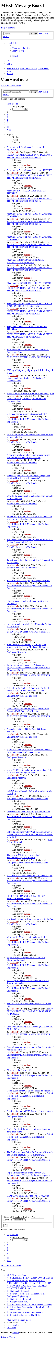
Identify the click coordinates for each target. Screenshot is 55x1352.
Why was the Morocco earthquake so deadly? (27, 937)
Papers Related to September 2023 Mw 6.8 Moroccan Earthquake (26, 958)
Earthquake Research (16, 652)
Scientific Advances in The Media (22, 442)
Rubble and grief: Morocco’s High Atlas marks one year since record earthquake (29, 517)
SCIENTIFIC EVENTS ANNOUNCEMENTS (28, 357)
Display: (7, 1217)
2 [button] (7, 114)
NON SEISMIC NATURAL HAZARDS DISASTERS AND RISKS (30, 1011)
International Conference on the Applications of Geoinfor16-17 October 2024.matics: (28, 709)
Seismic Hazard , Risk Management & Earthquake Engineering (30, 1096)
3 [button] (7, 117)
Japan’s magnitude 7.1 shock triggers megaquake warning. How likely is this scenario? (28, 476)
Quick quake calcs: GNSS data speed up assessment (30, 1090)
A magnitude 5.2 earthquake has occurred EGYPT (29, 170)
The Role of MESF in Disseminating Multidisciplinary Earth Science (23, 856)
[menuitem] (20, 48)
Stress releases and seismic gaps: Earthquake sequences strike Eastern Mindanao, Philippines (28, 645)
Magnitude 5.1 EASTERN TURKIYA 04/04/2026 (29, 283)
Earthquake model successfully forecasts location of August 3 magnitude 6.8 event (30, 540)
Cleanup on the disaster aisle (19, 1070)
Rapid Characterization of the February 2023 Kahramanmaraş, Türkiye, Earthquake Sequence (28, 1173)
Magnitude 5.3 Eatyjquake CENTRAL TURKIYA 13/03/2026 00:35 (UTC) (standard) (29, 304)
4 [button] (7, 119)
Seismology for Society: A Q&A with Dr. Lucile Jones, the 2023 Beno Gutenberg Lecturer (28, 689)
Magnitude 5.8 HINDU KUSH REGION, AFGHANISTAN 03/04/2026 (26, 261)
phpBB (15, 1332)
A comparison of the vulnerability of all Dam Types (29, 875)
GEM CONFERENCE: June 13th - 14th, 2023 (28, 1196)
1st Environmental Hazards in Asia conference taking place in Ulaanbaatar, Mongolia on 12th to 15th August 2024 (28, 667)
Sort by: (27, 1217)
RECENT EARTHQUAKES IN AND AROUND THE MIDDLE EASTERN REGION (29, 156)
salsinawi (14, 152)
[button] (12, 103)
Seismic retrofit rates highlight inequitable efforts (28, 580)
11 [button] (8, 127)
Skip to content (8, 27)
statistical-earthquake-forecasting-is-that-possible (28, 811)
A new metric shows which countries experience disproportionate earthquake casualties (28, 456)
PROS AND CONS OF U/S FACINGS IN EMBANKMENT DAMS (26, 897)
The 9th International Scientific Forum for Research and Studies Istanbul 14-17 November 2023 (30, 1153)
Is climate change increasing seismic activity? (27, 414)
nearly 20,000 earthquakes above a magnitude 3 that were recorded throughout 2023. (30, 771)
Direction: (8, 1219)
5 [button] (7, 122)
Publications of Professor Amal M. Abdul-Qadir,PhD (30, 393)
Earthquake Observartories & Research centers (27, 798)
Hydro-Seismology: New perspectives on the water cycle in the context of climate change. (29, 750)
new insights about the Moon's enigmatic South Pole (30, 919)
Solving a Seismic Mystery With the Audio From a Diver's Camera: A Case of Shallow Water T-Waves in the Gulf (30, 834)
